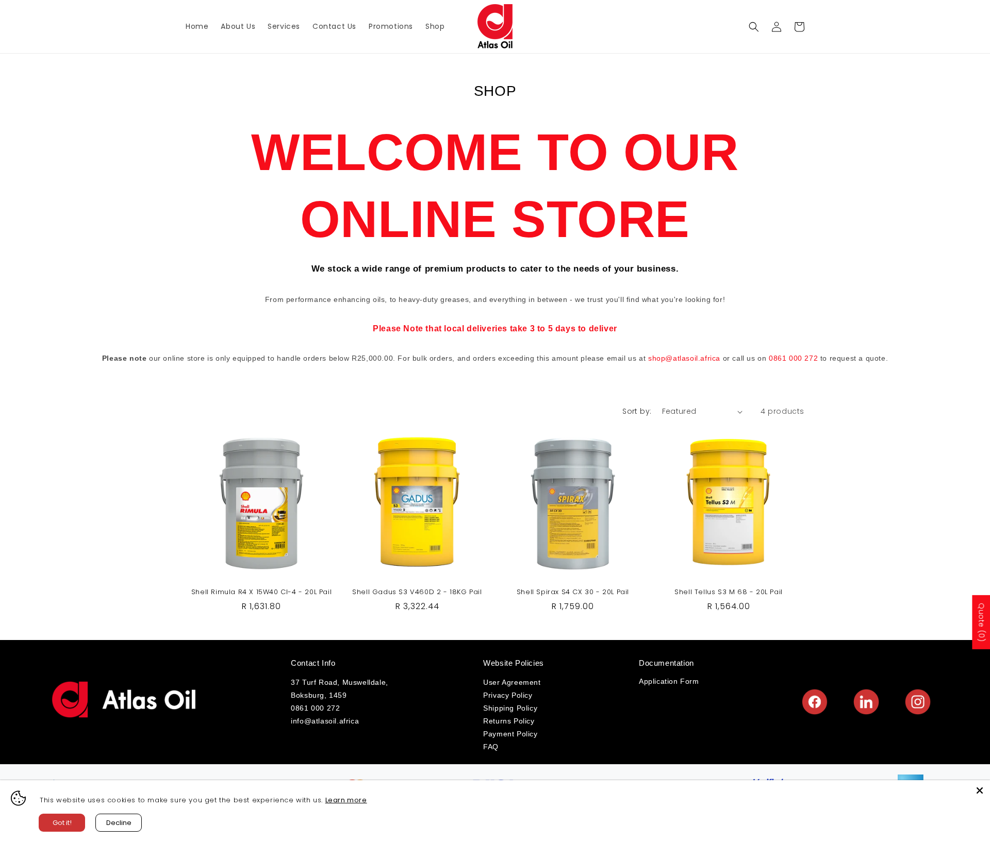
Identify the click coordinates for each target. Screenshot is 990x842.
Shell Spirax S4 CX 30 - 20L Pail (573, 592)
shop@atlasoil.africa (684, 358)
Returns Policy (508, 721)
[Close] (980, 790)
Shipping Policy (510, 708)
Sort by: (636, 411)
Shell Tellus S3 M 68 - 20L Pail (728, 592)
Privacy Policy (507, 695)
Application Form (669, 681)
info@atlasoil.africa (325, 721)
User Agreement (511, 682)
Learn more (346, 800)
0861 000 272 (793, 358)
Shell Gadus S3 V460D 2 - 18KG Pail (417, 592)
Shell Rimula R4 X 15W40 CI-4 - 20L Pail (261, 592)
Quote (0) (981, 622)
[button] (753, 26)
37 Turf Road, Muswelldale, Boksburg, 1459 (339, 688)
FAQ (491, 747)
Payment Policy (510, 734)
